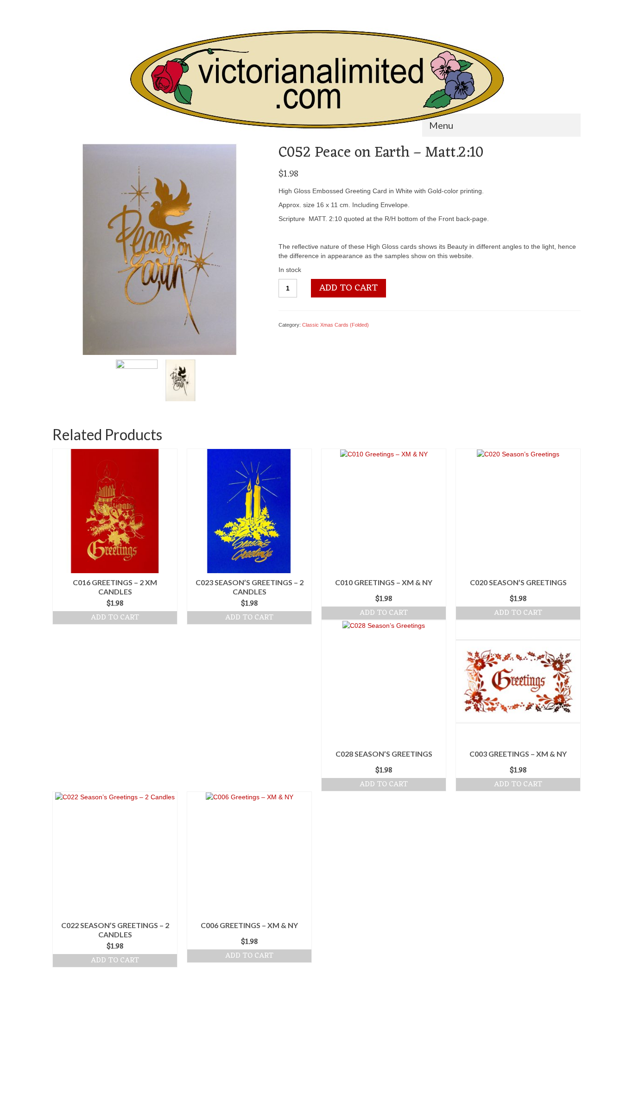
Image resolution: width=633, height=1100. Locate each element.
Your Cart (555, 7)
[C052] (180, 380)
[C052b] (137, 380)
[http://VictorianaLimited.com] (316, 79)
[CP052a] (158, 249)
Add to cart (348, 288)
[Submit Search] (59, 7)
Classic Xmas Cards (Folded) (335, 325)
